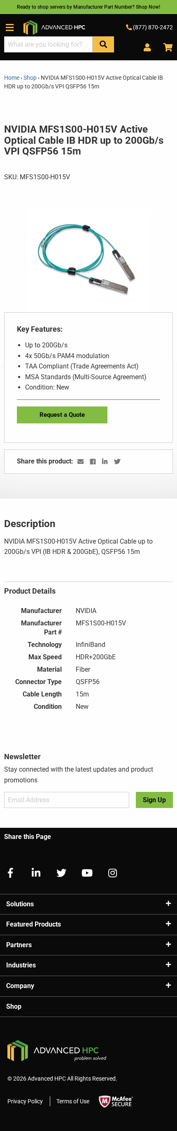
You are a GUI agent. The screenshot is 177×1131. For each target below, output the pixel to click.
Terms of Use (72, 1101)
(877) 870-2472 (152, 27)
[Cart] (165, 48)
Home (12, 77)
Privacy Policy (25, 1101)
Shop (30, 77)
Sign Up (154, 800)
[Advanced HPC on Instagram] (109, 873)
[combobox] (48, 44)
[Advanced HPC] (54, 27)
